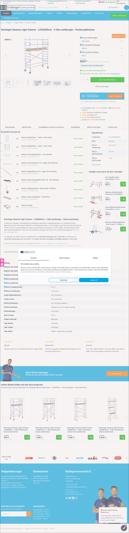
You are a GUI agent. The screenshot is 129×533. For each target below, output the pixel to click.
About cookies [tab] (64, 258)
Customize (63, 280)
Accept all (93, 280)
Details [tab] (95, 258)
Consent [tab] (33, 258)
